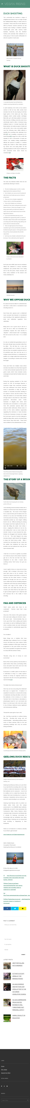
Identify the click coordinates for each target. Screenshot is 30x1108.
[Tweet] (15, 908)
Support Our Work (5, 1073)
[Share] (7, 908)
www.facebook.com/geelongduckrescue (13, 834)
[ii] (11, 136)
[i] (7, 134)
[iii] (10, 152)
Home (2, 1066)
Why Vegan (4, 1069)
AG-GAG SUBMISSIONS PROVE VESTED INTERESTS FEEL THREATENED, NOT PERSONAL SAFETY (19, 1005)
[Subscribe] (22, 908)
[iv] (11, 679)
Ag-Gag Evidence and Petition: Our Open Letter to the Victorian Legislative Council (19, 989)
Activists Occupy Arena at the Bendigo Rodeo (18, 976)
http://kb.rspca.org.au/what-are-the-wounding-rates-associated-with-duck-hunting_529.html (15, 877)
